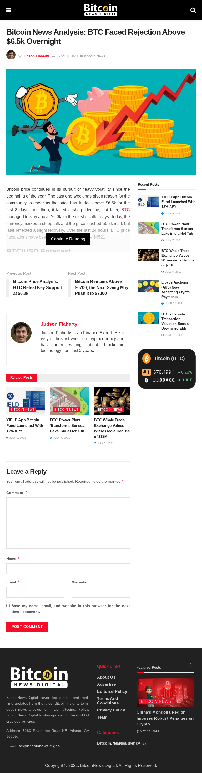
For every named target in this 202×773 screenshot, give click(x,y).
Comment (16, 492)
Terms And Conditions (108, 700)
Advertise (106, 684)
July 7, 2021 (61, 437)
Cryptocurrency (124, 743)
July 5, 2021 (105, 443)
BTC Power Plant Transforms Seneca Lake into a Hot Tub (67, 425)
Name (13, 558)
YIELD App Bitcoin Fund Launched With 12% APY (24, 425)
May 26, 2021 (149, 731)
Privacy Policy (111, 710)
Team (102, 717)
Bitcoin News (94, 56)
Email (13, 581)
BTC (125, 210)
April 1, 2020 (68, 56)
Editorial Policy (112, 691)
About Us (106, 677)
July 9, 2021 (17, 437)
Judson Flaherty (36, 56)
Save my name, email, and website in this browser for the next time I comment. (71, 609)
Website (79, 582)
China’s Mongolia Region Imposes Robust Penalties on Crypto (165, 718)
